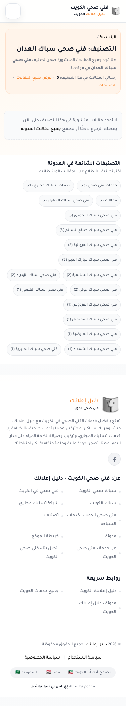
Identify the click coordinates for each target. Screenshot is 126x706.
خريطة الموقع (45, 536)
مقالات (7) (108, 201)
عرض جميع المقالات (33, 78)
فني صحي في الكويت (38, 491)
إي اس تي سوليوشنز (49, 687)
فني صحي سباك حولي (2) (95, 290)
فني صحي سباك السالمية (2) (92, 275)
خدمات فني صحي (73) (98, 186)
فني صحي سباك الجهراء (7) (65, 201)
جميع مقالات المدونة (41, 129)
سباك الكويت (103, 503)
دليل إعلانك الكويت (97, 591)
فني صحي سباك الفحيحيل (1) (92, 320)
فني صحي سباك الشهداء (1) (92, 349)
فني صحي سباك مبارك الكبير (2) (89, 260)
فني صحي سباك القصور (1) (40, 290)
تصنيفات (50, 515)
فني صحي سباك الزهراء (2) (33, 275)
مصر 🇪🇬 (53, 673)
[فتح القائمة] (13, 11)
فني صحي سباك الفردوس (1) (92, 305)
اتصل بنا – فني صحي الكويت (39, 553)
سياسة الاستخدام (85, 658)
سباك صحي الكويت (97, 491)
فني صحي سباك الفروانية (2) (92, 245)
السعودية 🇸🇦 (26, 673)
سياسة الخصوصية (42, 658)
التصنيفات (107, 86)
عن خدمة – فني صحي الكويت (96, 553)
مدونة (110, 536)
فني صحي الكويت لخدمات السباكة (91, 520)
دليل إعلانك (96, 645)
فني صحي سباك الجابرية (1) (34, 349)
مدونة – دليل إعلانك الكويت (97, 608)
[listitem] (114, 459)
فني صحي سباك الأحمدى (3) (92, 216)
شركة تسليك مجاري (39, 503)
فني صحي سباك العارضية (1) (92, 334)
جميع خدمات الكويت (39, 591)
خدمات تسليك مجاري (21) (48, 186)
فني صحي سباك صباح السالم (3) (88, 230)
